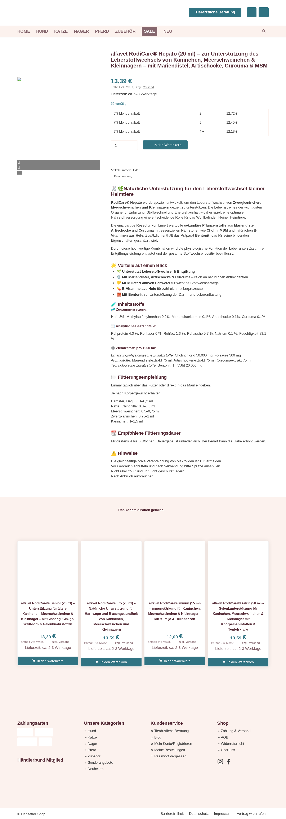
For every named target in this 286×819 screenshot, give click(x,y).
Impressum (223, 814)
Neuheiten (95, 769)
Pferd (92, 750)
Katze (92, 737)
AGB (224, 737)
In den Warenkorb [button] (49, 661)
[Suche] (262, 31)
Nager (92, 744)
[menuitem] (25, 31)
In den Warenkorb (167, 145)
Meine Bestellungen (169, 750)
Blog (157, 737)
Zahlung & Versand (235, 731)
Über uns (228, 750)
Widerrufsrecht (232, 744)
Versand (148, 87)
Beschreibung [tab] (123, 176)
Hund (92, 731)
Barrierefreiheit (172, 814)
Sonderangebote (100, 763)
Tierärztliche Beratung (215, 12)
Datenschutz (199, 814)
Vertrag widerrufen (251, 814)
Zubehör (94, 756)
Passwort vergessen (170, 756)
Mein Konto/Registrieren (173, 744)
